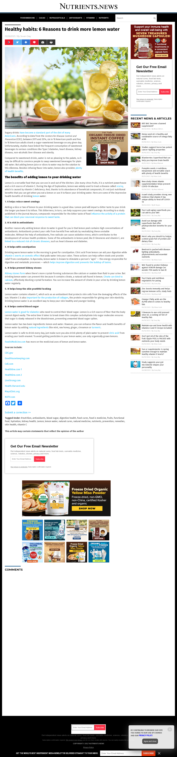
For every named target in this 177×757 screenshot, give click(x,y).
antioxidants (75, 18)
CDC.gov (9, 353)
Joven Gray (25, 36)
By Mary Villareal (157, 163)
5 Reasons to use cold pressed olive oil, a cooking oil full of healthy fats (155, 315)
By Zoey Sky (156, 153)
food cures (82, 418)
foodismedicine (27, 18)
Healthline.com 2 (13, 375)
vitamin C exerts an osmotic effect (22, 255)
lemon (36, 196)
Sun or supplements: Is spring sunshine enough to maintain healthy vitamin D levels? (155, 351)
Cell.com (9, 364)
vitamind (90, 18)
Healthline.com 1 (13, 369)
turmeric (96, 327)
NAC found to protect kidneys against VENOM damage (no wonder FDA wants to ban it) (155, 267)
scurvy (119, 186)
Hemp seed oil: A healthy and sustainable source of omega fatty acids (157, 136)
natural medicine (82, 421)
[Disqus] (66, 608)
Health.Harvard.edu (15, 386)
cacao (42, 18)
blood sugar (52, 418)
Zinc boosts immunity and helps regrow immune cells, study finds (156, 290)
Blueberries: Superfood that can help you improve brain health (156, 159)
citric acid (114, 333)
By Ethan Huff (156, 273)
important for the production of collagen (47, 297)
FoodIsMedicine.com (15, 341)
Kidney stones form (15, 273)
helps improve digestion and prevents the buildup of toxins (80, 262)
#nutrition (26, 418)
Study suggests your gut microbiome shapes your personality (153, 364)
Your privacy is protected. (19, 467)
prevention (108, 421)
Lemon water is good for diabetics (22, 312)
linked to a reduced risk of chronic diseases (27, 241)
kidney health (29, 421)
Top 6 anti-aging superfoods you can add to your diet (156, 211)
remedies (119, 421)
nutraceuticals (57, 18)
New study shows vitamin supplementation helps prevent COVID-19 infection (156, 184)
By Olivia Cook (156, 142)
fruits (110, 418)
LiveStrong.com (13, 380)
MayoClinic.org (12, 391)
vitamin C (22, 424)
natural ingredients (39, 327)
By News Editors (157, 129)
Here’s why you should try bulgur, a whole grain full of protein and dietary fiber (157, 239)
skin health (10, 424)
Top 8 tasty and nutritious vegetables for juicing (153, 279)
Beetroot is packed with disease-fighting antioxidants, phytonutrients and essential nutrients (156, 253)
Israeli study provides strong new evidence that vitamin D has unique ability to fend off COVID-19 (157, 198)
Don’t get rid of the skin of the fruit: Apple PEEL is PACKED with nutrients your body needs (156, 338)
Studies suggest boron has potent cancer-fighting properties (157, 148)
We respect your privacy (74, 740)
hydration (16, 421)
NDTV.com (10, 397)
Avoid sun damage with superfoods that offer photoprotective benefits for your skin (157, 225)
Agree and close (150, 741)
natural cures (65, 421)
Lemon (40, 421)
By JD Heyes (156, 205)
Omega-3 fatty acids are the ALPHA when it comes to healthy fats (156, 301)
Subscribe (148, 753)
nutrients (103, 18)
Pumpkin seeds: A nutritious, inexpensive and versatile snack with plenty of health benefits (156, 171)
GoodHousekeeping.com (17, 358)
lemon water (51, 421)
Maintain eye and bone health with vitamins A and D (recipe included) (157, 326)
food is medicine (97, 418)
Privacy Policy (88, 747)
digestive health (68, 418)
